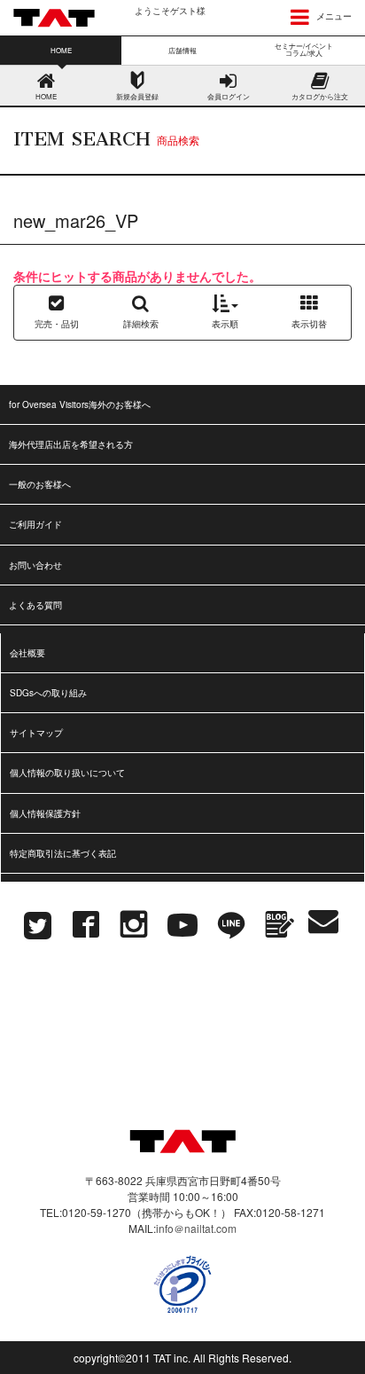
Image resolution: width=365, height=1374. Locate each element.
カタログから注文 (319, 96)
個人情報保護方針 (45, 813)
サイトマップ (36, 732)
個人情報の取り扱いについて (67, 772)
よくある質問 (35, 605)
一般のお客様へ (40, 484)
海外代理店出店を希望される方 (71, 444)
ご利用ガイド (35, 524)
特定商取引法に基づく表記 (63, 853)
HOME (46, 96)
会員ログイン (228, 96)
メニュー (333, 16)
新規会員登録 (137, 96)
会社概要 (27, 653)
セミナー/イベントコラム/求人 (304, 49)
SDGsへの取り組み (48, 693)
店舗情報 (182, 50)
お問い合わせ (35, 565)
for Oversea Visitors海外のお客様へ (80, 404)
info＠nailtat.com (196, 1228)
